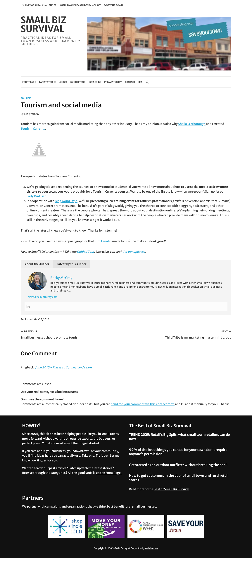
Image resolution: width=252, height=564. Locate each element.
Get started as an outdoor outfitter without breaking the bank (178, 465)
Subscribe (95, 82)
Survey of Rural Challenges (39, 5)
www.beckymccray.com (43, 297)
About (63, 82)
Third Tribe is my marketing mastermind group (198, 334)
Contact (130, 82)
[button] (147, 82)
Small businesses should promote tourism (50, 334)
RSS (140, 82)
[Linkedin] (28, 306)
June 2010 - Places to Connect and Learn (63, 367)
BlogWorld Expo (66, 201)
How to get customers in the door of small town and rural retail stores (178, 477)
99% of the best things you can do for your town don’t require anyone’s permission (178, 452)
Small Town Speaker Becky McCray (80, 5)
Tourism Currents (33, 128)
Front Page (29, 82)
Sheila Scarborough (192, 124)
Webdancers (151, 548)
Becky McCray (31, 113)
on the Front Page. (109, 473)
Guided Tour (77, 82)
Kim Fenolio (103, 241)
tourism (26, 98)
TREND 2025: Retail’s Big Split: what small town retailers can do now (179, 436)
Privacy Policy (113, 82)
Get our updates (133, 251)
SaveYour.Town (113, 5)
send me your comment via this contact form (143, 404)
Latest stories (47, 82)
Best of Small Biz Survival (171, 489)
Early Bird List (36, 196)
